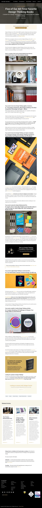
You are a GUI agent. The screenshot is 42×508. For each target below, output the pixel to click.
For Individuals (15, 1)
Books (7, 396)
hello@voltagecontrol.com (19, 379)
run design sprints (17, 237)
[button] (3, 480)
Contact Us (39, 1)
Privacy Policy (21, 506)
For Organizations (21, 1)
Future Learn (22, 288)
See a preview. (10, 462)
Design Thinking (21, 6)
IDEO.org (15, 291)
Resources (34, 1)
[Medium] (8, 492)
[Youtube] (13, 492)
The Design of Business (28, 117)
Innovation (29, 396)
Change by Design (8, 186)
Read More (4, 442)
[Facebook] (4, 492)
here (18, 33)
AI (3, 415)
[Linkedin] (10, 492)
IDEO (31, 186)
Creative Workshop (24, 336)
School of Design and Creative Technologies (24, 40)
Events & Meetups (28, 1)
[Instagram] (6, 492)
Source (21, 113)
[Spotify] (11, 492)
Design (10, 396)
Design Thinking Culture (22, 396)
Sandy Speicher (9, 190)
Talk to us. (19, 466)
